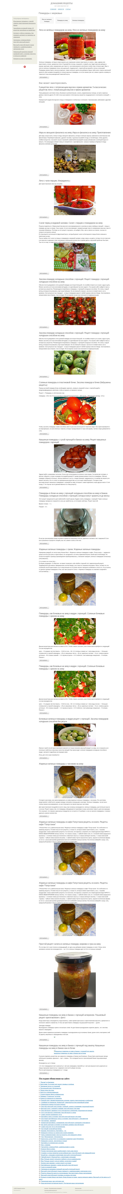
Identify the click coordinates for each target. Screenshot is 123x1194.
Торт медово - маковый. (48, 1121)
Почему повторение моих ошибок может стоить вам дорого (59, 1151)
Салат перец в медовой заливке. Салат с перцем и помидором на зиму (71, 223)
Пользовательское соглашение (55, 1188)
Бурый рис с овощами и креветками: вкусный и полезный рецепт (61, 1155)
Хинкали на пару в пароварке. (22, 58)
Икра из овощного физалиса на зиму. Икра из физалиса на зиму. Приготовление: (75, 132)
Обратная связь (78, 1188)
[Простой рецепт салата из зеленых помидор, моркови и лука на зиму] (75, 979)
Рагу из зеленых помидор (47, 20)
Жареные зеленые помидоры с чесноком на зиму (61, 763)
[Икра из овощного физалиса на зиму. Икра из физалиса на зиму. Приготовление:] (75, 159)
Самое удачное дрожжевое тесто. (51, 1114)
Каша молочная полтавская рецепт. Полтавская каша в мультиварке (62, 1183)
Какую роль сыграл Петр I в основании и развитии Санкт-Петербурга (62, 1139)
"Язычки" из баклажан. (47, 1082)
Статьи (68, 9)
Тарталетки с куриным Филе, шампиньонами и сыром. (58, 1147)
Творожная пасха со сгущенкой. (50, 1086)
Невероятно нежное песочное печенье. (53, 1104)
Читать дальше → (44, 77)
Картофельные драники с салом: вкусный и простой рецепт (59, 1165)
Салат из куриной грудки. (49, 1167)
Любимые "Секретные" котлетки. (50, 1096)
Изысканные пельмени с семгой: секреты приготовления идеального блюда (24, 23)
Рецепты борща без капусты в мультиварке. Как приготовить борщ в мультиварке (66, 1173)
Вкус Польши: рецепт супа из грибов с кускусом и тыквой (58, 1161)
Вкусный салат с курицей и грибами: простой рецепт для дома (60, 1108)
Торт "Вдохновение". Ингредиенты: (52, 1137)
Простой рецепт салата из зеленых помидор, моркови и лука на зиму (70, 944)
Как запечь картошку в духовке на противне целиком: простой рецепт (62, 1125)
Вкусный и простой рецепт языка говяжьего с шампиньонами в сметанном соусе (23, 47)
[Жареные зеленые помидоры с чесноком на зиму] (75, 782)
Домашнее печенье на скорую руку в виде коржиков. (57, 1133)
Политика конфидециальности (50, 1190)
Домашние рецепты (61, 3)
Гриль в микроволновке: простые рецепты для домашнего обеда (61, 1135)
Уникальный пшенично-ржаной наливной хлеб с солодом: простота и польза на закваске (24, 54)
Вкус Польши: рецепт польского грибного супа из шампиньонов (61, 1159)
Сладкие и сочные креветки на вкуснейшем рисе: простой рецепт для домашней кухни (68, 1153)
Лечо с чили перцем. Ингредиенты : (55, 180)
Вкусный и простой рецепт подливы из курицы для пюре (58, 1175)
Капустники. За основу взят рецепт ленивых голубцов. (57, 1084)
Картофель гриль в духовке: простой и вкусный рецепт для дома (61, 1117)
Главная (53, 9)
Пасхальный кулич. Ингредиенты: (50, 1088)
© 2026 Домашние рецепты (19, 1188)
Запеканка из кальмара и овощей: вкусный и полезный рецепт (60, 1169)
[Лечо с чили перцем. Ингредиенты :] (75, 200)
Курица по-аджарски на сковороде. (51, 1098)
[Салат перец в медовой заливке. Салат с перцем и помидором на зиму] (75, 257)
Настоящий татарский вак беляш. (51, 1129)
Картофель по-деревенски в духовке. (52, 1143)
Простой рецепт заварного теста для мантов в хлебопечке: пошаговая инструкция (66, 1110)
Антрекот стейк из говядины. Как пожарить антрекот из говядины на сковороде (24, 35)
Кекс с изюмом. (45, 1145)
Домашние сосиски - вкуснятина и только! (54, 1141)
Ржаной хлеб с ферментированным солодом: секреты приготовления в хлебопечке (67, 1100)
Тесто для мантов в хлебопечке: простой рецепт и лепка (58, 1112)
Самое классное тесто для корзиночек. (53, 1127)
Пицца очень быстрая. (47, 1090)
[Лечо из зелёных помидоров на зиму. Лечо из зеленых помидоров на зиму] (75, 46)
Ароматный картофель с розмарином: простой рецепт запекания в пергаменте (65, 1123)
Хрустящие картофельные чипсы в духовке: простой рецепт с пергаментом (64, 1119)
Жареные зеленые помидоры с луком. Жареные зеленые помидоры (69, 549)
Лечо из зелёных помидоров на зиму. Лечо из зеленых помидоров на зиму (72, 30)
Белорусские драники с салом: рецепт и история (56, 1163)
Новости (61, 9)
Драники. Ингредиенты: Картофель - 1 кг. (53, 1131)
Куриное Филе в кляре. (48, 1149)
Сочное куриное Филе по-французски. (52, 1094)
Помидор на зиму (62, 20)
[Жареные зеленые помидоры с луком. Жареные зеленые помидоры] (75, 589)
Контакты (46, 1188)
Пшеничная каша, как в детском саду (52, 1181)
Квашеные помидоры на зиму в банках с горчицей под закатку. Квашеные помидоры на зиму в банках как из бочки (72, 1046)
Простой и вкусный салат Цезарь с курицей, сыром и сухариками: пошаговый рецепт (67, 1106)
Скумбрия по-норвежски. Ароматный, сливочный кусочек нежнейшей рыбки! (65, 1102)
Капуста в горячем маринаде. (49, 1092)
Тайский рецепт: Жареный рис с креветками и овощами (58, 1157)
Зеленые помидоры (78, 20)
